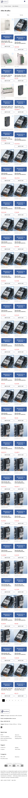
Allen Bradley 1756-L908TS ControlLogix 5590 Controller (19, 107)
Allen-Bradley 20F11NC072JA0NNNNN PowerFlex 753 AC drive (7, 243)
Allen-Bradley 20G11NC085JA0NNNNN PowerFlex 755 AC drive (20, 208)
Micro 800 (3, 32)
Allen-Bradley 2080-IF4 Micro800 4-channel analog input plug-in (6, 76)
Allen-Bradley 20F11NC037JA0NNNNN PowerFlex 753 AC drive (20, 277)
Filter (8, 15)
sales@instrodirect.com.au (10, 718)
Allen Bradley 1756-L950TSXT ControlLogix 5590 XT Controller (7, 139)
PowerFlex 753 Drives (5, 437)
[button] (7, 46)
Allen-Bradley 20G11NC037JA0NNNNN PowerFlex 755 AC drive (7, 311)
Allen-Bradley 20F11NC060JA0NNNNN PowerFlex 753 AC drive (20, 243)
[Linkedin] (1, 727)
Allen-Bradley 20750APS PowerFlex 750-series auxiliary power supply (6, 690)
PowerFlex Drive (18, 33)
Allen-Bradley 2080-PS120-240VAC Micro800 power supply (7, 42)
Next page (24, 700)
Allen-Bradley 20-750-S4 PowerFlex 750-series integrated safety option (20, 690)
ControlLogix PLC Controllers (21, 97)
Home (2, 6)
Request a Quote (7, 37)
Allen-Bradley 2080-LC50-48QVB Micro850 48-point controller (7, 107)
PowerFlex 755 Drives (19, 32)
